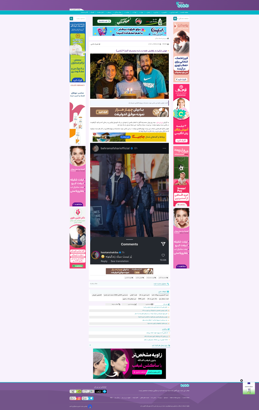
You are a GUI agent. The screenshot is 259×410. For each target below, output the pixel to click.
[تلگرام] (87, 400)
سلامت (127, 12)
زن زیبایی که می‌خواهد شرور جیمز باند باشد (156, 336)
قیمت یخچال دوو (163, 299)
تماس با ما (153, 398)
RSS (111, 398)
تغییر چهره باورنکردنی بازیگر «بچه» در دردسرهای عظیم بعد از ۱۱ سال (151, 314)
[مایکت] (101, 391)
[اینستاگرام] (75, 400)
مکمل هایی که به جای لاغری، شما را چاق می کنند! (155, 307)
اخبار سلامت (100, 12)
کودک (134, 12)
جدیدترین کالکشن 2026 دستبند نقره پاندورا (116, 295)
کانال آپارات (135, 398)
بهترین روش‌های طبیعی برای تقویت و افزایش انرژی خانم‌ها (152, 317)
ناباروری (164, 12)
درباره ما (160, 398)
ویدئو (109, 12)
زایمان (148, 12)
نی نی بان (159, 122)
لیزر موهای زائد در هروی (129, 299)
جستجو (166, 398)
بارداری (156, 12)
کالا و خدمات (84, 12)
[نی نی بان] (182, 5)
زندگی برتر (117, 398)
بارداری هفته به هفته (175, 398)
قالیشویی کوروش (96, 295)
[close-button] (241, 380)
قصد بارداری (174, 12)
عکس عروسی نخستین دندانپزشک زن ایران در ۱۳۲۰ (154, 310)
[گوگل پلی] (88, 391)
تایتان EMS (141, 299)
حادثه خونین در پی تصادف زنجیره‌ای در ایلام (156, 340)
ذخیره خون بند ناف (144, 295)
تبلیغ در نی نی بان (126, 398)
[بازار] (76, 391)
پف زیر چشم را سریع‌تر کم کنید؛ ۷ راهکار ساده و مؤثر (154, 320)
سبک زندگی (118, 12)
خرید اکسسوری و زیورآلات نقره (160, 295)
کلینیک (92, 12)
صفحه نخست (184, 12)
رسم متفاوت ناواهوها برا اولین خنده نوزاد (157, 323)
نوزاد (141, 12)
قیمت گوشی (133, 295)
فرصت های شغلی (144, 398)
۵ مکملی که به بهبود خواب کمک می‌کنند (157, 333)
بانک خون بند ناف (152, 299)
